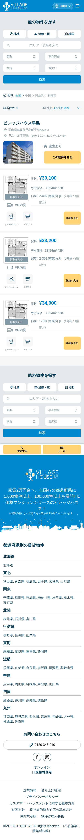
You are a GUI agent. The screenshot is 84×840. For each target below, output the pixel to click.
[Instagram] (47, 757)
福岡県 (8, 716)
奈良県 (31, 668)
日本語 (63, 6)
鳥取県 (42, 684)
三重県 (31, 651)
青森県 (19, 581)
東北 (7, 573)
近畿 (7, 659)
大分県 (68, 716)
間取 (9, 56)
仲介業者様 (28, 816)
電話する (22, 451)
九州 (7, 708)
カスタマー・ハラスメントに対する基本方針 (42, 803)
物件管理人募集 (52, 816)
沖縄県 (8, 721)
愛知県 (8, 651)
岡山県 (19, 684)
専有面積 (54, 56)
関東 (7, 589)
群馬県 (19, 598)
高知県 (31, 700)
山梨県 (31, 635)
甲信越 (8, 627)
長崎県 (57, 716)
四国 (7, 692)
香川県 (19, 700)
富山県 (31, 619)
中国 (7, 675)
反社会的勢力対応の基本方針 (51, 809)
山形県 (65, 581)
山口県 (54, 684)
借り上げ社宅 (51, 790)
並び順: (47, 108)
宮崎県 (46, 716)
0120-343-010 (45, 745)
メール (61, 451)
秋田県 (8, 581)
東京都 (8, 602)
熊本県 (34, 716)
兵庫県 (8, 668)
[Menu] (77, 6)
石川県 (19, 619)
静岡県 (42, 651)
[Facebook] (37, 757)
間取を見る (16, 196)
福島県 (31, 581)
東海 (7, 643)
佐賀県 (19, 721)
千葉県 (8, 598)
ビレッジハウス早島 (21, 123)
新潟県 (19, 635)
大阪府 (42, 668)
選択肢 (52, 68)
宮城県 (54, 581)
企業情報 (29, 790)
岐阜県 (19, 651)
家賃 (9, 68)
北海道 (8, 557)
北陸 (7, 610)
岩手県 (42, 581)
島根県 (31, 684)
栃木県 (68, 598)
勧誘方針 (18, 809)
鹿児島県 (21, 716)
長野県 (8, 635)
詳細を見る (72, 218)
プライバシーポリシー (42, 796)
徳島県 (42, 700)
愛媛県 (8, 700)
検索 (42, 79)
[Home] (42, 474)
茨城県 (31, 598)
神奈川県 (44, 598)
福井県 (8, 619)
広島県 (8, 684)
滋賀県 (54, 668)
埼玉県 (57, 598)
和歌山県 (66, 668)
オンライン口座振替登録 (42, 769)
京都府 (19, 668)
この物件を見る (62, 157)
